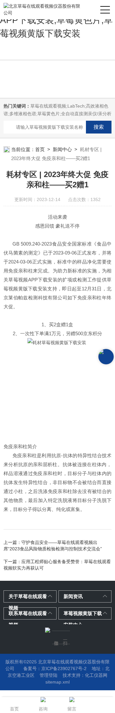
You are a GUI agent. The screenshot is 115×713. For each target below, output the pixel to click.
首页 (40, 149)
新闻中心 (62, 149)
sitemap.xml (57, 682)
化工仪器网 (96, 675)
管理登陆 (48, 675)
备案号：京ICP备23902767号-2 (55, 668)
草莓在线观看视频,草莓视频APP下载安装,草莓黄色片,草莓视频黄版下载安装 (56, 20)
